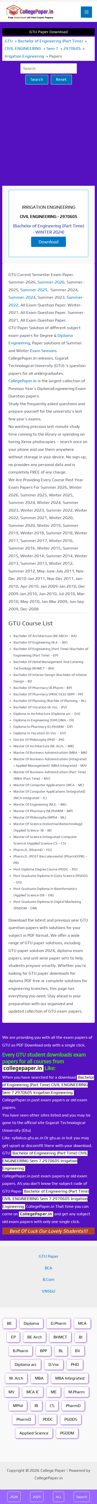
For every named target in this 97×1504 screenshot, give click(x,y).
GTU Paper (48, 1256)
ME (54, 1392)
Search (37, 79)
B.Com (48, 1279)
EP (13, 1337)
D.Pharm (58, 1323)
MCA (82, 1323)
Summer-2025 (34, 289)
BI (80, 1337)
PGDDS (70, 1419)
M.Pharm (76, 1392)
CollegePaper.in (36, 1214)
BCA (48, 1268)
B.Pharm (20, 1350)
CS (52, 1405)
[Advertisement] (48, 135)
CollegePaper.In (22, 380)
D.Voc (53, 1364)
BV (77, 1350)
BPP (43, 1350)
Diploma (31, 1323)
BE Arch (34, 1337)
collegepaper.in (22, 1068)
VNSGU (48, 1291)
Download (48, 241)
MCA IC (32, 1392)
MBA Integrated (69, 1378)
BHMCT (60, 1337)
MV (11, 1392)
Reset (61, 79)
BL (61, 1350)
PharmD (73, 1405)
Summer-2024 (22, 297)
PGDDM (67, 1433)
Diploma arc (26, 1364)
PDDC (48, 1419)
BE (9, 1323)
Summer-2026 (51, 282)
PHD (75, 1364)
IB (36, 1405)
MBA (39, 1378)
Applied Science (33, 1433)
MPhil (18, 1405)
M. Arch (16, 1378)
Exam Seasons (43, 350)
